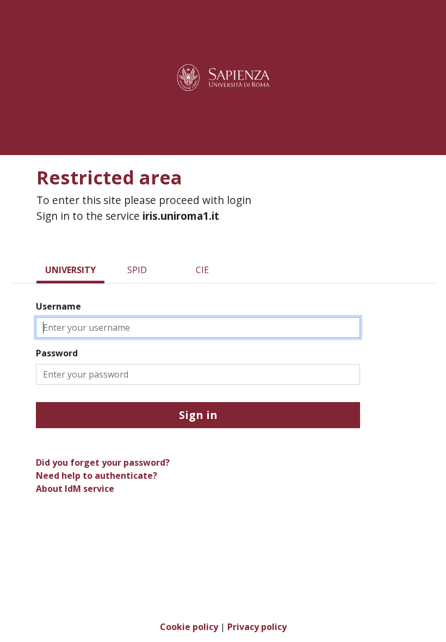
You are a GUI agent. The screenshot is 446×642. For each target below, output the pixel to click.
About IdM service (75, 489)
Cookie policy (189, 627)
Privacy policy (257, 627)
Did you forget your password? (103, 462)
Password (57, 353)
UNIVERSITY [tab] (70, 270)
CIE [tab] (202, 270)
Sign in (198, 415)
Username (58, 306)
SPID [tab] (137, 270)
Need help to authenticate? (96, 476)
